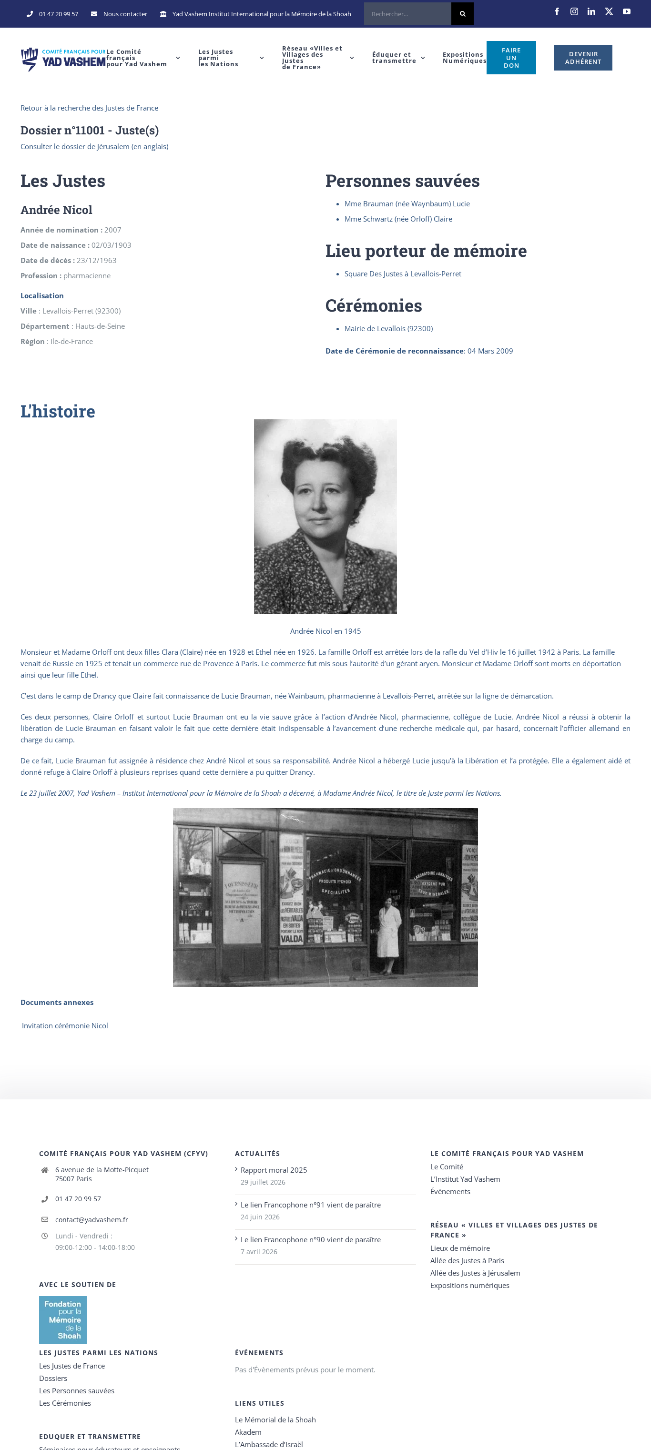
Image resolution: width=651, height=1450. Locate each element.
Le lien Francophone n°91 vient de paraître (311, 1204)
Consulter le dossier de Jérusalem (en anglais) (94, 146)
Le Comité (446, 1166)
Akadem (248, 1432)
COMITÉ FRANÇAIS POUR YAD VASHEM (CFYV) (123, 1153)
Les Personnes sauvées (76, 1390)
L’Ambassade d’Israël (269, 1444)
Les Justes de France (72, 1365)
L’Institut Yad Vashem (465, 1179)
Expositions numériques (469, 1285)
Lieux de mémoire (460, 1248)
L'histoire (57, 410)
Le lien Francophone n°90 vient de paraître (311, 1239)
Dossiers (53, 1378)
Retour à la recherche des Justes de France (89, 107)
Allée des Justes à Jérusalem (475, 1273)
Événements (450, 1191)
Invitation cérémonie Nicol (65, 1025)
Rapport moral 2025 (274, 1170)
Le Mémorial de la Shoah (275, 1419)
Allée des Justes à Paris (467, 1260)
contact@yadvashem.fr (91, 1219)
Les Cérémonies (65, 1403)
